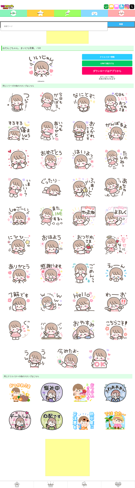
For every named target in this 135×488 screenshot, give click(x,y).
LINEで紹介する (107, 63)
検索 (121, 24)
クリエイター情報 (107, 57)
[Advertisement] (67, 37)
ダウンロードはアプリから (107, 70)
